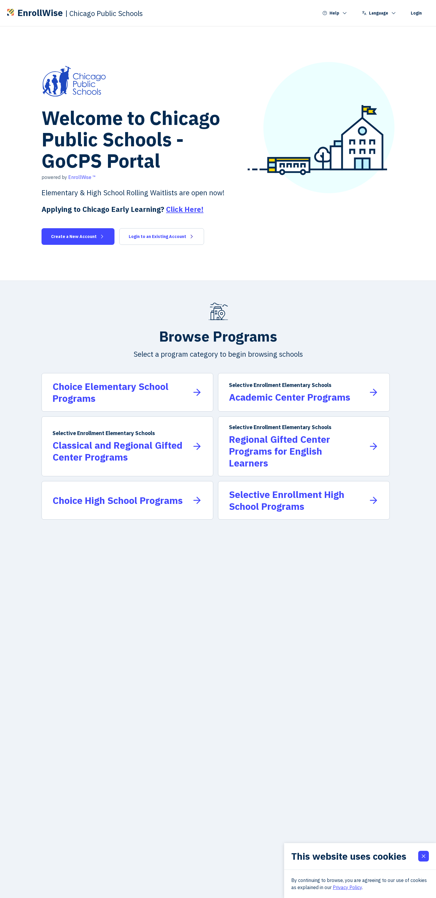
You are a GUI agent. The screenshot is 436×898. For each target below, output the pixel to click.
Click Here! (184, 209)
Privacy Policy (347, 887)
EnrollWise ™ (82, 177)
